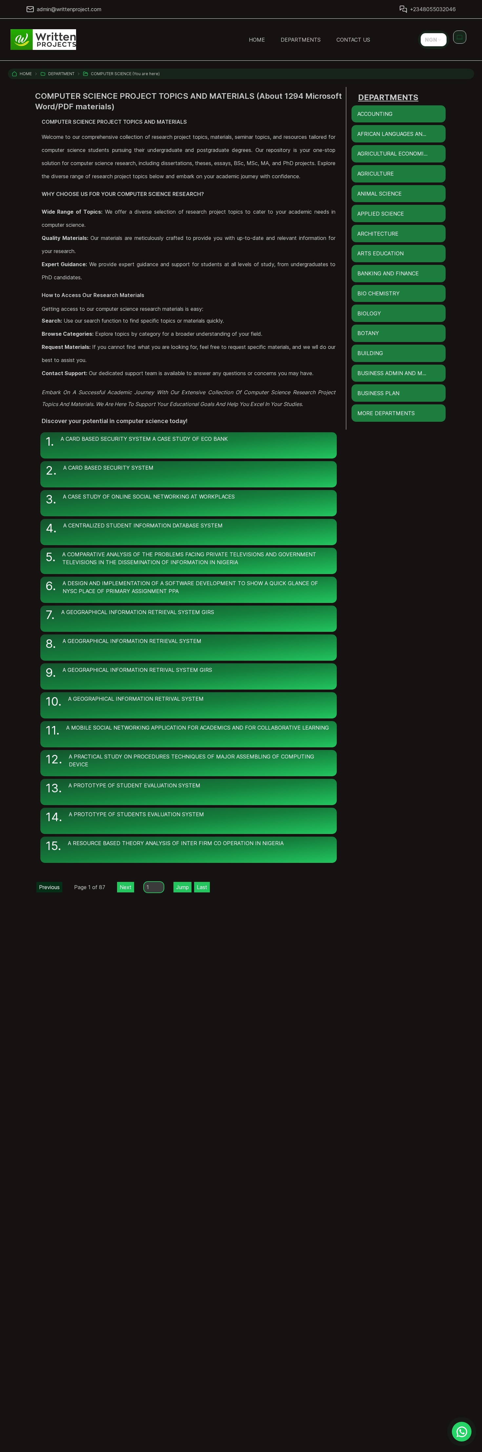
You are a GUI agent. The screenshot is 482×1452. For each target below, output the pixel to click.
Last (202, 887)
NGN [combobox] (431, 39)
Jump (182, 887)
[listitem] (188, 445)
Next (125, 887)
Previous (49, 887)
